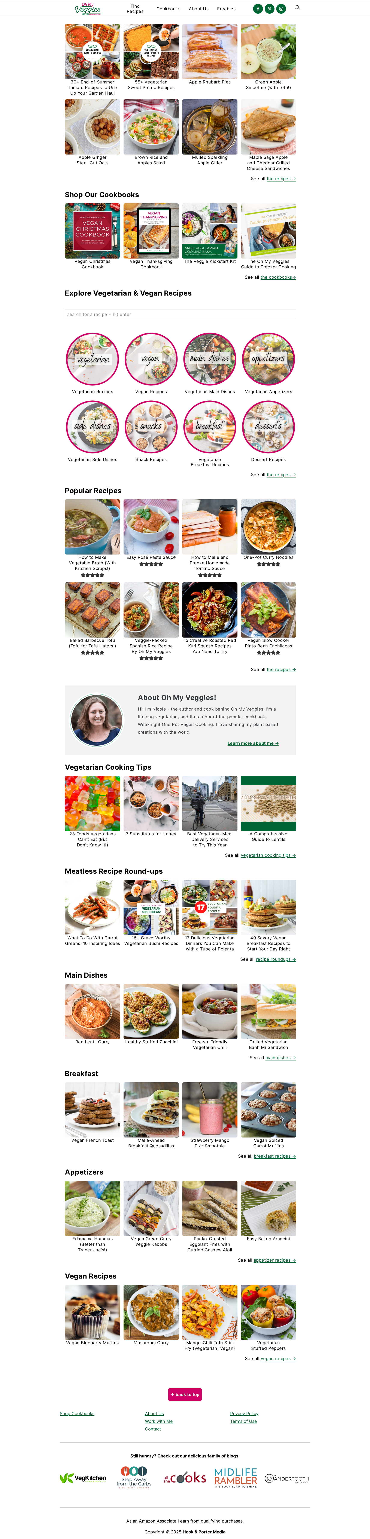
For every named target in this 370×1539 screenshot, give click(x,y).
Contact (153, 1429)
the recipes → (281, 178)
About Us (199, 8)
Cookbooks (169, 8)
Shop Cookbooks (77, 1413)
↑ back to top (185, 1394)
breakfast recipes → (275, 1156)
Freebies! (227, 8)
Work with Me (159, 1421)
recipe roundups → (276, 959)
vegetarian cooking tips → (268, 855)
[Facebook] (258, 9)
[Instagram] (281, 9)
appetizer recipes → (275, 1260)
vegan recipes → (278, 1358)
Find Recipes (135, 9)
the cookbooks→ (278, 277)
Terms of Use (243, 1421)
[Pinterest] (270, 9)
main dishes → (281, 1057)
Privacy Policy (244, 1413)
